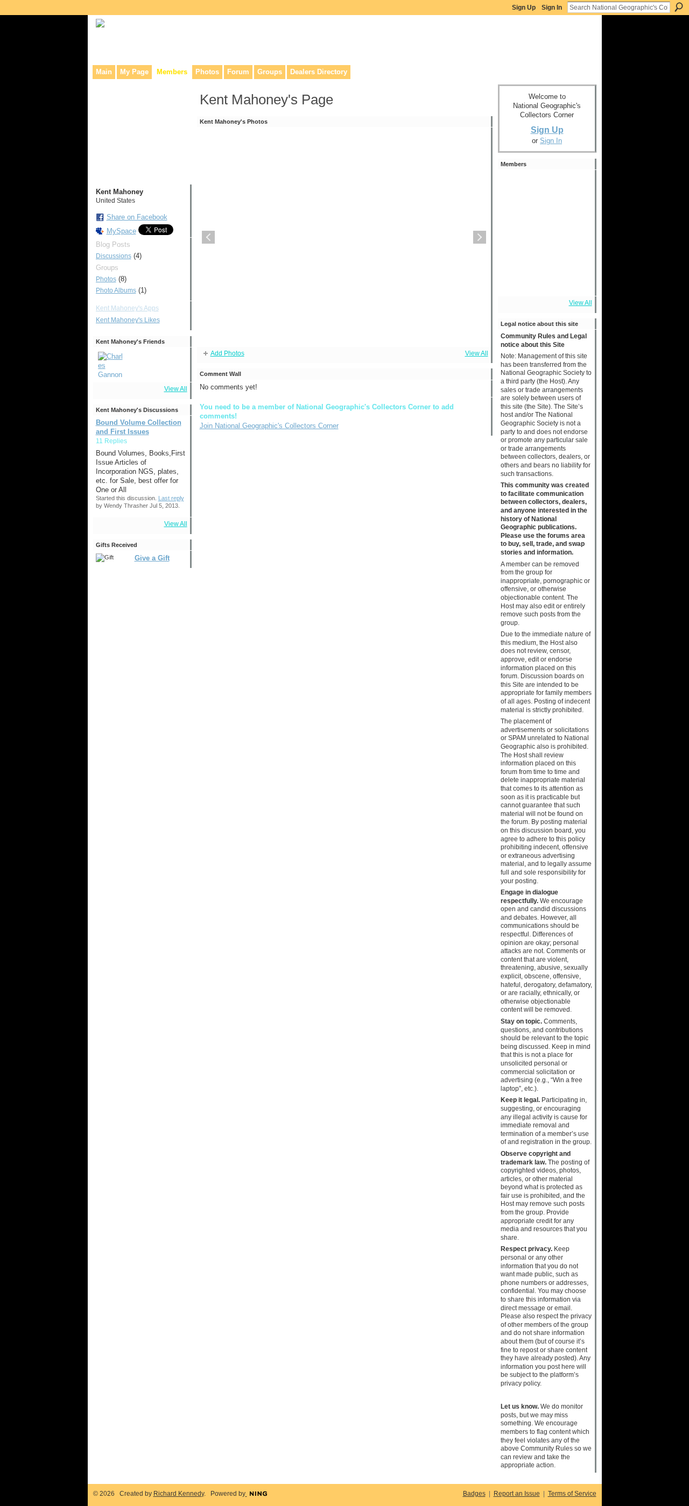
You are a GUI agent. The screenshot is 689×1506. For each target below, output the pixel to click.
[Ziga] (546, 188)
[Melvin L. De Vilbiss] (546, 218)
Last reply (171, 498)
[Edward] (546, 278)
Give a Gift (152, 558)
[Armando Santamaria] (546, 248)
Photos (106, 279)
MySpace (121, 231)
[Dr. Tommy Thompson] (576, 278)
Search (678, 7)
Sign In (552, 7)
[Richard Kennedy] (576, 218)
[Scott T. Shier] (576, 188)
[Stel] (516, 218)
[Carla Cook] (516, 248)
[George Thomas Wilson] (516, 188)
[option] (344, 237)
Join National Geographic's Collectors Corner (269, 426)
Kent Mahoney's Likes (128, 320)
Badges (474, 1493)
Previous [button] (208, 237)
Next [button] (479, 237)
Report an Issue (517, 1493)
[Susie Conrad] (576, 248)
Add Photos (227, 353)
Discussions (113, 256)
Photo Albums (116, 290)
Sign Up (524, 7)
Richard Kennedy (178, 1493)
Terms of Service (572, 1493)
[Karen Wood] (516, 278)
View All (175, 389)
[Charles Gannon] (111, 365)
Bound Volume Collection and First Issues (138, 427)
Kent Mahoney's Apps (127, 308)
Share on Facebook (137, 217)
